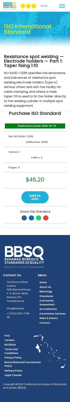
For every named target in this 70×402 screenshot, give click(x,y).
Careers (9, 340)
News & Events (48, 318)
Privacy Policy (13, 357)
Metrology (45, 291)
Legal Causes (13, 375)
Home (43, 282)
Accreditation (48, 309)
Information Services (52, 313)
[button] (24, 217)
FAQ (7, 335)
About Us (45, 287)
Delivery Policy (13, 370)
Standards (46, 296)
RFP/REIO (10, 344)
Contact (44, 322)
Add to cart (35, 197)
